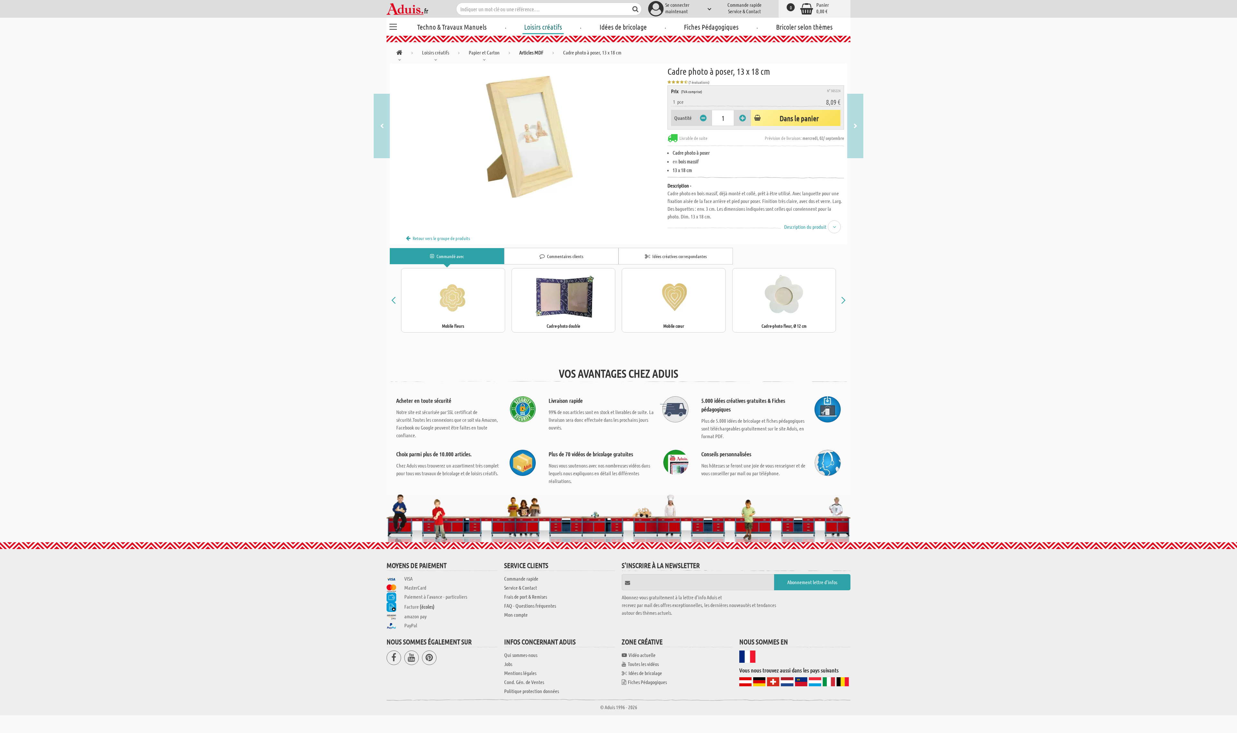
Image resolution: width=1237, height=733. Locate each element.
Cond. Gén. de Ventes (524, 682)
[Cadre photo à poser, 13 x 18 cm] (528, 135)
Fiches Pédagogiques (711, 27)
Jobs (508, 664)
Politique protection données (531, 691)
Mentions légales (520, 673)
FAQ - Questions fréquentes (530, 606)
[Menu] (393, 25)
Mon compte (516, 615)
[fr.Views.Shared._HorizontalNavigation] (399, 53)
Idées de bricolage (623, 27)
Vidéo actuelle (642, 655)
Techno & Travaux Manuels (452, 27)
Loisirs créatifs (543, 27)
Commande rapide (744, 5)
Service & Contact (744, 11)
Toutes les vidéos (643, 664)
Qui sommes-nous (520, 655)
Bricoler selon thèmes (804, 27)
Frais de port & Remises (525, 596)
